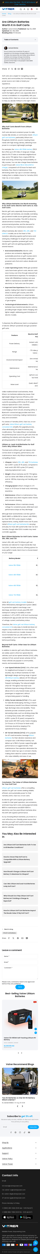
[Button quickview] (35, 1029)
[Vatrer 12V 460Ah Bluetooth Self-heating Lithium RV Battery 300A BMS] (20, 1018)
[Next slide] (21, 1053)
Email (6, 962)
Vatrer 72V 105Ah (15, 595)
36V (24, 231)
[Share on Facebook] (9, 69)
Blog (9, 14)
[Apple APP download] (9, 1217)
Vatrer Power (12, 1252)
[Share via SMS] (22, 69)
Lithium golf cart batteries (11, 788)
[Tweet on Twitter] (12, 69)
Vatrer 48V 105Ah (15, 575)
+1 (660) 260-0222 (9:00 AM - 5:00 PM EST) (17, 1208)
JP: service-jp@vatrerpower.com (13, 1198)
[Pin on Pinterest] (16, 69)
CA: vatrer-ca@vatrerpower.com (13, 1190)
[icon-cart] (28, 9)
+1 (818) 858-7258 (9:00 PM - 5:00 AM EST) (17, 1212)
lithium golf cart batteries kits (18, 524)
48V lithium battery (12, 678)
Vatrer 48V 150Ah (15, 585)
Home (4, 14)
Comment (8, 968)
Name (6, 956)
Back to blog (8, 929)
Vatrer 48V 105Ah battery (23, 149)
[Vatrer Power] (10, 1226)
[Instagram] (20, 1132)
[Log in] (24, 9)
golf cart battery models (17, 602)
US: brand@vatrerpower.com (12, 1186)
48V (28, 231)
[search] (20, 9)
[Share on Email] (19, 69)
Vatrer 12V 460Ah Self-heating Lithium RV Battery (20, 1039)
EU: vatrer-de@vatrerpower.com (13, 1194)
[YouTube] (29, 1132)
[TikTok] (24, 1132)
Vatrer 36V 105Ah (15, 565)
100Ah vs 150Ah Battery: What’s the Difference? (16, 1099)
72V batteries (33, 462)
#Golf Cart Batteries (9, 933)
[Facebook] (11, 1132)
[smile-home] (35, 1242)
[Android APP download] (26, 1217)
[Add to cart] (35, 1033)
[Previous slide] (18, 1053)
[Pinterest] (15, 1132)
